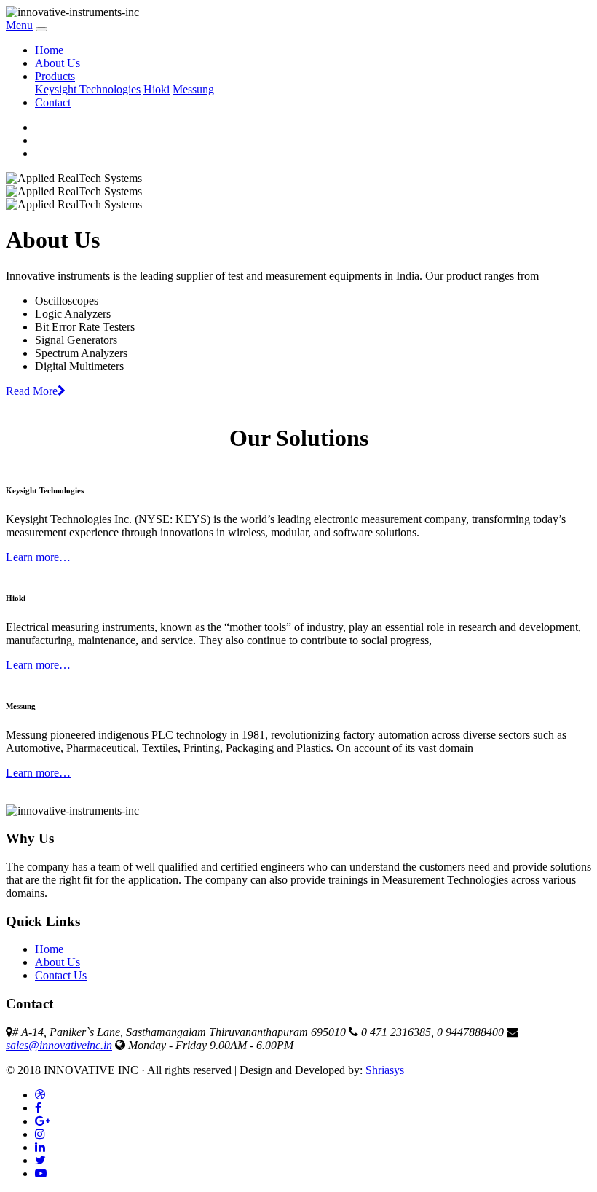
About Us (57, 63)
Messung (193, 89)
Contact (53, 102)
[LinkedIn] (40, 1147)
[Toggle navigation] (41, 29)
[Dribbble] (40, 1095)
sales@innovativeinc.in (59, 1045)
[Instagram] (40, 1134)
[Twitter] (40, 1160)
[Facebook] (38, 1108)
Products (55, 76)
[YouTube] (41, 1173)
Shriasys (384, 1070)
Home (49, 50)
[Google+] (42, 1121)
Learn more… (38, 557)
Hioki (156, 89)
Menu (19, 25)
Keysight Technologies (88, 89)
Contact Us (61, 975)
